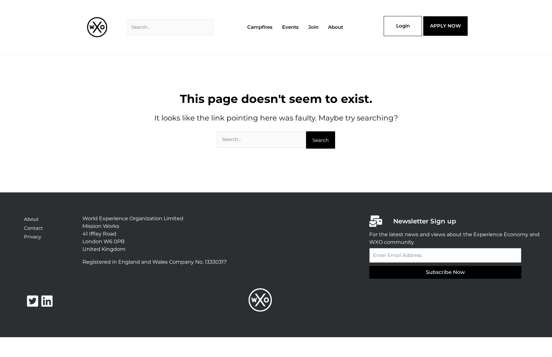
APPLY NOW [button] (445, 26)
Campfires (259, 27)
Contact (33, 228)
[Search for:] (170, 27)
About (335, 27)
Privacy (32, 237)
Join (313, 27)
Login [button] (403, 26)
